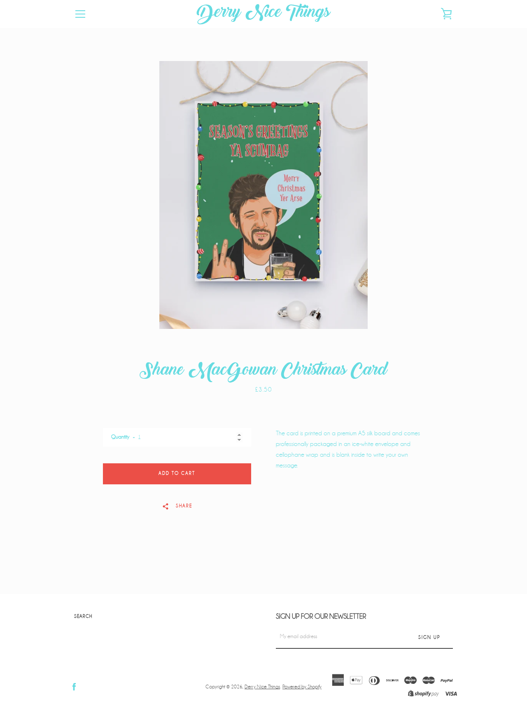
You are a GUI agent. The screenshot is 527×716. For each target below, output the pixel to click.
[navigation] (80, 14)
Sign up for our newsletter (321, 616)
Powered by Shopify (302, 687)
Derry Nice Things (263, 14)
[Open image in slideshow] (263, 195)
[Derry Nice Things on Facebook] (74, 686)
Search (83, 616)
